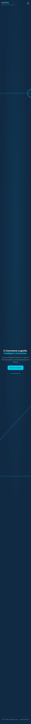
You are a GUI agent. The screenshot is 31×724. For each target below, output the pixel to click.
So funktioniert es (15, 373)
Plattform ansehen (15, 367)
